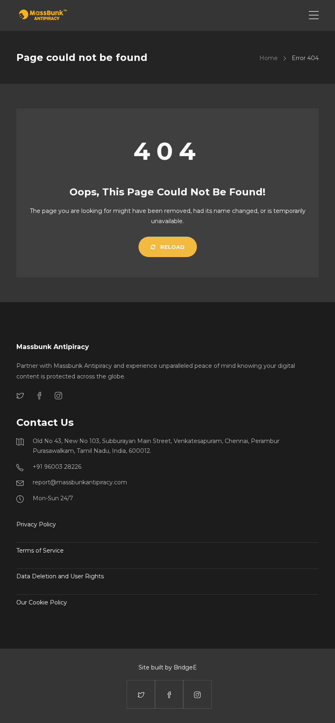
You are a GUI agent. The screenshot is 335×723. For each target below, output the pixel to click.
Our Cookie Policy (41, 602)
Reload (172, 247)
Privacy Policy (36, 524)
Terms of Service (40, 550)
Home (268, 58)
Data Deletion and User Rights (60, 576)
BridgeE (185, 667)
